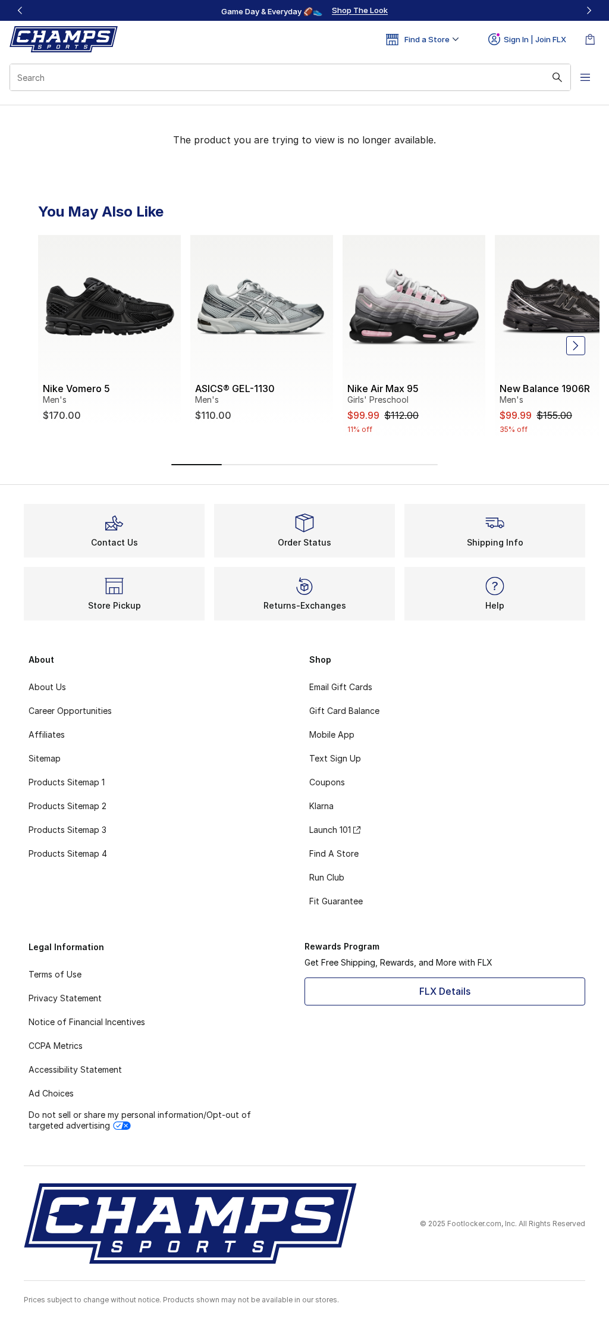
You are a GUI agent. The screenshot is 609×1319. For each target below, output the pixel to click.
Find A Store (334, 853)
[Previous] (20, 10)
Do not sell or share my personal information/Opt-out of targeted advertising (140, 1120)
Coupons (327, 782)
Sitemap (45, 758)
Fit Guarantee (336, 901)
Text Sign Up (335, 758)
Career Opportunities (70, 711)
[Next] (589, 10)
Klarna (321, 806)
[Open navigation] (585, 77)
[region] (304, 11)
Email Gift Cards (340, 687)
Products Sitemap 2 (67, 806)
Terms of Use (55, 974)
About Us (47, 687)
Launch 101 (330, 830)
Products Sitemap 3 (67, 830)
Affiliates (47, 734)
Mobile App (331, 734)
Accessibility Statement (75, 1069)
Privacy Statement (65, 998)
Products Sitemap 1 (67, 782)
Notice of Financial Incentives (87, 1022)
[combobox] (290, 77)
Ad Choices (51, 1093)
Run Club (326, 877)
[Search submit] (557, 77)
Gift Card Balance (344, 711)
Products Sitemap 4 (68, 853)
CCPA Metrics (56, 1046)
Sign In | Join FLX (535, 39)
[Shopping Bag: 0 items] (589, 39)
